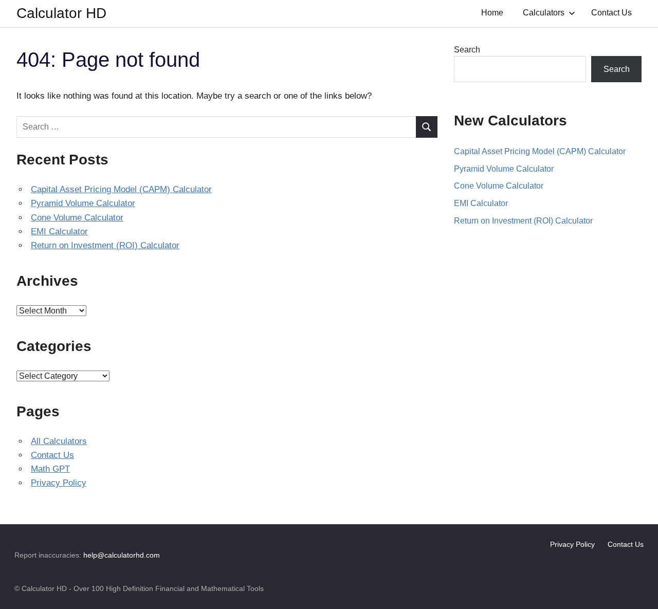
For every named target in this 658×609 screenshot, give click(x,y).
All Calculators (59, 441)
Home (492, 12)
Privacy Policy (58, 483)
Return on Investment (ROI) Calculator (105, 245)
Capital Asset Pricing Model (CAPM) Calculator (121, 189)
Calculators (543, 12)
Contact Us (611, 12)
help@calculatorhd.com (121, 555)
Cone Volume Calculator (77, 218)
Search (467, 49)
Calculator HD (61, 13)
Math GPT (50, 469)
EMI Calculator (59, 231)
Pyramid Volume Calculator (83, 203)
